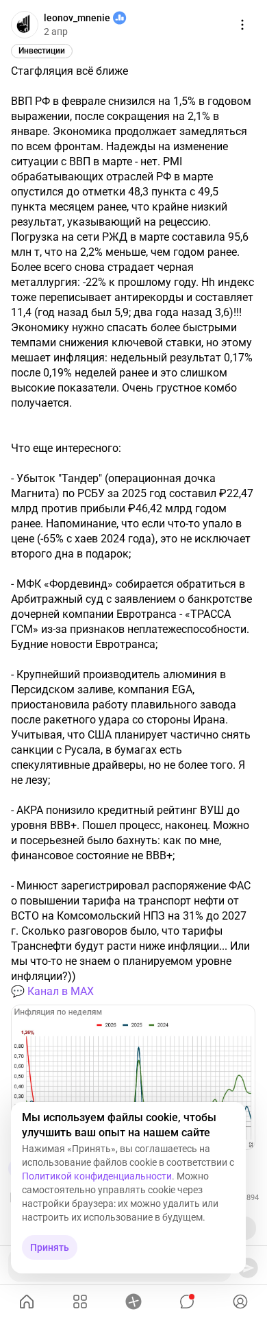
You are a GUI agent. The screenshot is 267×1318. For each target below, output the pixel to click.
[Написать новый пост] (133, 1301)
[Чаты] (187, 1301)
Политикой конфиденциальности (97, 1176)
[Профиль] (240, 1301)
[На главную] (26, 1301)
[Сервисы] (80, 1301)
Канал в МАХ (60, 991)
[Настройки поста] (242, 24)
